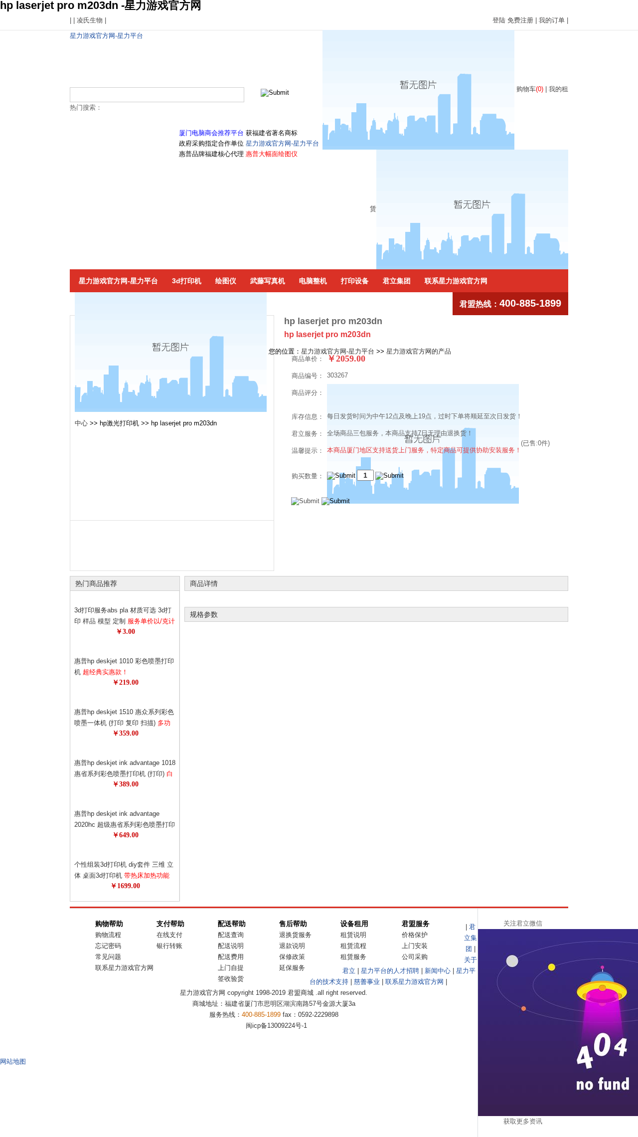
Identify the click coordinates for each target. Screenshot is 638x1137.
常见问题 (108, 956)
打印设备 (355, 281)
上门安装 (415, 945)
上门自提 (231, 967)
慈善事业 (367, 981)
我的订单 (552, 20)
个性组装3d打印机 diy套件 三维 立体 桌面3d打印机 (123, 875)
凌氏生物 (90, 20)
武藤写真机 (267, 281)
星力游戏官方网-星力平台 (106, 35)
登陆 (498, 20)
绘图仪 (225, 281)
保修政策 (292, 956)
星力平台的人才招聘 (390, 970)
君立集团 (397, 281)
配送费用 (231, 956)
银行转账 (169, 945)
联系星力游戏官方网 (456, 281)
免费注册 (520, 20)
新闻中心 (438, 970)
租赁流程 (353, 945)
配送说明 (231, 945)
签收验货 (231, 978)
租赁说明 (353, 935)
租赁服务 (353, 956)
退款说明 (292, 945)
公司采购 (415, 956)
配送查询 (231, 935)
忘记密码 (108, 945)
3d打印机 (186, 281)
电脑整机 (313, 281)
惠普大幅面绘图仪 (272, 154)
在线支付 (169, 935)
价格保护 (415, 935)
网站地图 (13, 1061)
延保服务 (292, 967)
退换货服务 (295, 935)
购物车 (529, 89)
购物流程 (108, 935)
